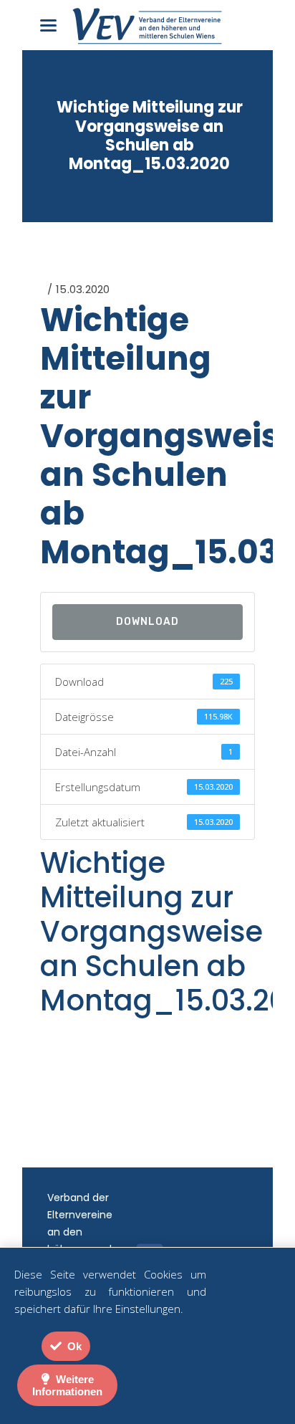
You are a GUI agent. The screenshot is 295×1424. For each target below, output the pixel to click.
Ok (73, 1346)
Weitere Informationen (67, 1385)
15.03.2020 (83, 289)
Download (147, 622)
